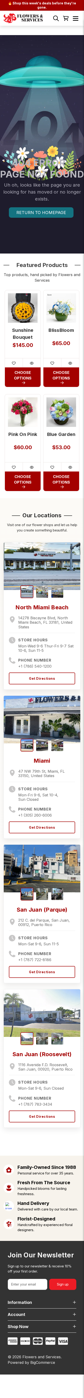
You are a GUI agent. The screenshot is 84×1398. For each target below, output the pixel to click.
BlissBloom (61, 330)
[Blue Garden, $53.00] (61, 412)
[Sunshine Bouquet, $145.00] (23, 308)
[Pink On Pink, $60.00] (23, 412)
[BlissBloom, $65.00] (61, 308)
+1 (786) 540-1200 (35, 666)
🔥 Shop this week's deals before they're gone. (42, 5)
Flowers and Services (41, 1357)
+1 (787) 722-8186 (34, 959)
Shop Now (18, 1326)
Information (20, 1302)
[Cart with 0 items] (66, 18)
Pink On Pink (22, 434)
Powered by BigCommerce (31, 1362)
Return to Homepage (41, 212)
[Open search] (56, 18)
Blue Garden (61, 434)
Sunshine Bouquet (22, 333)
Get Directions (42, 678)
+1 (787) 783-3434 (35, 1104)
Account (16, 1314)
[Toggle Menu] (75, 18)
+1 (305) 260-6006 (35, 815)
